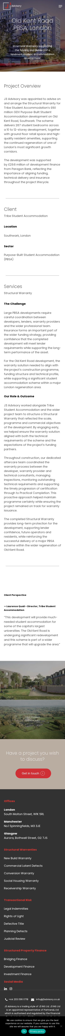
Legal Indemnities (16, 909)
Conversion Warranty (19, 873)
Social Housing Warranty (21, 881)
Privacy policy (37, 1031)
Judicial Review (14, 939)
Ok (24, 1031)
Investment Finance (17, 974)
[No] (61, 1026)
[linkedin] (5, 988)
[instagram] (10, 988)
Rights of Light (14, 916)
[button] (60, 6)
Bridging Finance (15, 959)
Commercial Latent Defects (23, 866)
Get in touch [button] (30, 773)
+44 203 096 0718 (17, 999)
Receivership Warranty (20, 888)
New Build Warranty (17, 858)
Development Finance (19, 967)
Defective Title (14, 924)
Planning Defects (15, 931)
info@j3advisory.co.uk (47, 999)
